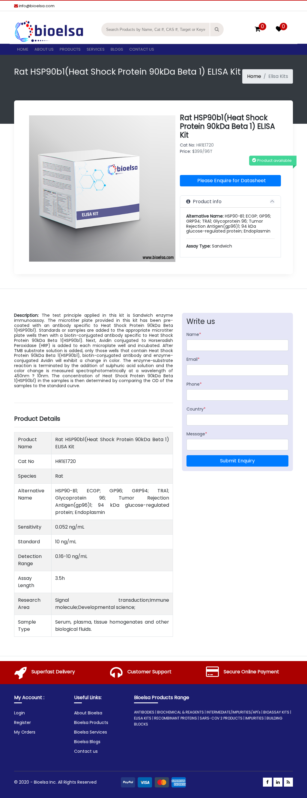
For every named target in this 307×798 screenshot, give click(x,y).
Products (70, 49)
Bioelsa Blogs (87, 742)
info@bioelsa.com (36, 6)
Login (19, 713)
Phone (194, 384)
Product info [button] (206, 201)
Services (96, 49)
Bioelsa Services (90, 732)
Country (196, 409)
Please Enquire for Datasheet (231, 180)
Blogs (117, 49)
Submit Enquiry (237, 460)
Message (196, 434)
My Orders (24, 732)
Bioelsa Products (91, 722)
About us (44, 49)
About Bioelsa (88, 713)
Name (193, 334)
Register (22, 722)
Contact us (141, 49)
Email (193, 359)
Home (22, 49)
